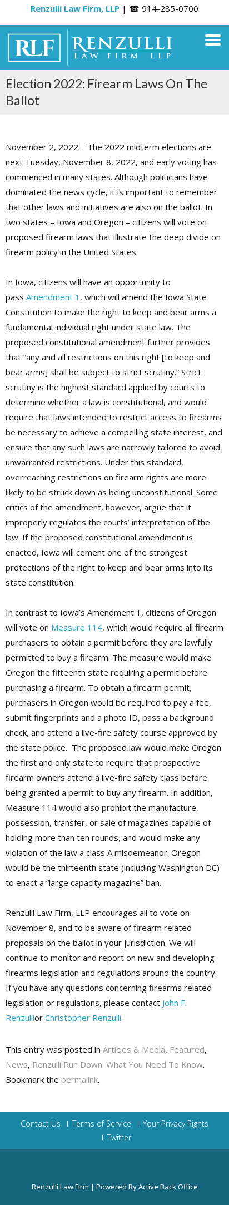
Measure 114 (76, 627)
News (17, 1064)
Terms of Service (101, 1124)
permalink (79, 1079)
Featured (187, 1049)
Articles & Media (134, 1049)
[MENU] (213, 40)
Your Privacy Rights (175, 1124)
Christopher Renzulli (83, 1017)
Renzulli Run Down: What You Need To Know (117, 1064)
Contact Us (41, 1124)
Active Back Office (168, 1187)
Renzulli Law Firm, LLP (75, 8)
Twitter (119, 1137)
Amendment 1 (53, 297)
